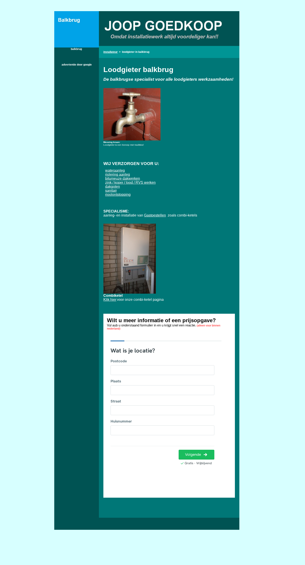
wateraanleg (115, 170)
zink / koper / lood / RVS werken (130, 182)
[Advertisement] (76, 136)
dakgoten (112, 186)
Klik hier (109, 299)
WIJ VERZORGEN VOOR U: (131, 163)
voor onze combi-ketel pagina (140, 299)
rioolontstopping (118, 194)
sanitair (111, 190)
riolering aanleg (117, 174)
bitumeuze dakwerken (122, 178)
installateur (110, 52)
